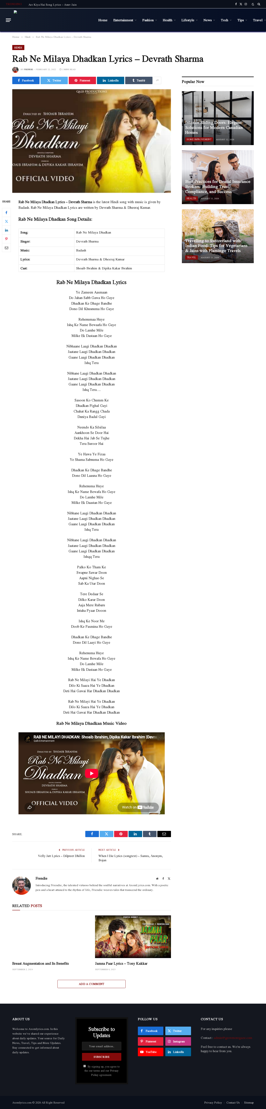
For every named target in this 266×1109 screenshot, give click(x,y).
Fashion (148, 19)
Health (167, 19)
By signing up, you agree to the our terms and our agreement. (102, 1071)
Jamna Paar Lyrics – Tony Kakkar (121, 963)
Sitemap (249, 1102)
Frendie (28, 69)
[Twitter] (6, 221)
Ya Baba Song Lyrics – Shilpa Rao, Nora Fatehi (58, 4)
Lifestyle (187, 19)
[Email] (6, 247)
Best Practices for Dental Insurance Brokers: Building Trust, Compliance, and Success (217, 186)
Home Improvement (199, 139)
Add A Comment (91, 984)
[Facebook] (6, 212)
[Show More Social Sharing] (157, 80)
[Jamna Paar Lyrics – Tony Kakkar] (133, 936)
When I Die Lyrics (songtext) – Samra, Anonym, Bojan (131, 858)
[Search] (258, 4)
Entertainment (123, 19)
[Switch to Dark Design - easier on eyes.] (253, 4)
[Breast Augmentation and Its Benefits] (50, 936)
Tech (224, 19)
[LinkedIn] (6, 230)
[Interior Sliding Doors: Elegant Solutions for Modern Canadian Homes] (218, 118)
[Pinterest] (6, 238)
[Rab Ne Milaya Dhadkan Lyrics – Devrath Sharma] (91, 141)
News (207, 19)
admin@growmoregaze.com (233, 1037)
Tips (240, 19)
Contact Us (233, 1102)
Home (102, 19)
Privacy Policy (213, 1102)
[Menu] (8, 20)
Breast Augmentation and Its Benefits (40, 963)
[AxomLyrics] (53, 20)
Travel (191, 257)
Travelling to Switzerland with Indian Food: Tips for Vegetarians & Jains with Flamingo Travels (216, 245)
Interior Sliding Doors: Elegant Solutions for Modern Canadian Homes (214, 127)
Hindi (18, 47)
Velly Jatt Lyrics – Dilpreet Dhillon (61, 855)
